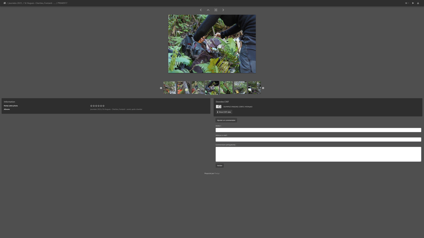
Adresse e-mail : (222, 135)
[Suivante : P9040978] (223, 10)
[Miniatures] (208, 10)
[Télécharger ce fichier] (418, 3)
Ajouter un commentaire (226, 120)
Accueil (4, 3)
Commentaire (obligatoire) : (226, 145)
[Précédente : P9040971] (200, 10)
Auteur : (218, 126)
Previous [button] (161, 88)
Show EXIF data (224, 112)
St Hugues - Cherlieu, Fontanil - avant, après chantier (40, 3)
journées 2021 (15, 3)
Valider (219, 165)
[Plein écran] (216, 10)
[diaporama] (413, 3)
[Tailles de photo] (407, 3)
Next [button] (263, 88)
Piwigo (217, 173)
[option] (170, 87)
